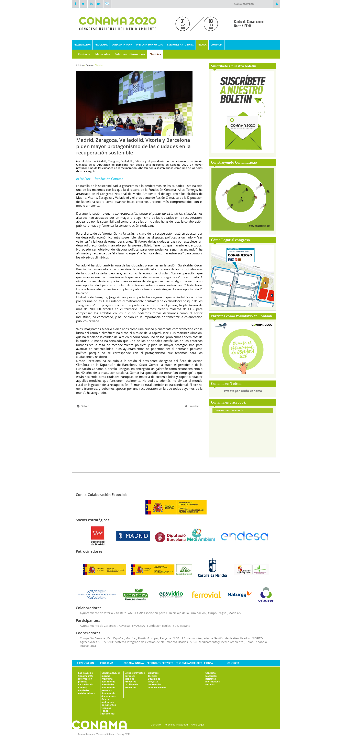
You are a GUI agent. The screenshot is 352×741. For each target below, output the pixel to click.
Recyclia (165, 638)
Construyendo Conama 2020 (234, 162)
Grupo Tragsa (217, 613)
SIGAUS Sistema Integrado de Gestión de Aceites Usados (211, 638)
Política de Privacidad (176, 724)
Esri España (115, 638)
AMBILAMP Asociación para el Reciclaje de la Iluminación (167, 613)
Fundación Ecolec (159, 626)
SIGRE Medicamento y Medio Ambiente (216, 642)
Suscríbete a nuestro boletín (233, 66)
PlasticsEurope (148, 638)
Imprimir (194, 406)
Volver (85, 406)
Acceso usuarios (244, 3)
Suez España (181, 626)
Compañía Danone (92, 638)
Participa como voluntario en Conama (241, 316)
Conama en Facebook (228, 402)
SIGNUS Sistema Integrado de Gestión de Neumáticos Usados (146, 642)
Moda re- (235, 613)
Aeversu (124, 626)
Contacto (156, 724)
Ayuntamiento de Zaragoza (98, 626)
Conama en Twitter (226, 384)
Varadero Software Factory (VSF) (113, 733)
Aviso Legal (197, 724)
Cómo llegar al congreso (230, 240)
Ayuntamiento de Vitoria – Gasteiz (103, 613)
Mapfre (130, 638)
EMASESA (138, 626)
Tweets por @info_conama (243, 391)
